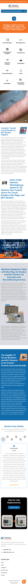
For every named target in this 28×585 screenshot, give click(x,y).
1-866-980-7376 (7, 549)
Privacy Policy (14, 582)
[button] (14, 18)
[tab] (3, 439)
